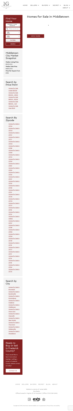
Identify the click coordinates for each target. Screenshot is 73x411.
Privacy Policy (50, 405)
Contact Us (13, 371)
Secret (41, 384)
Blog (48, 384)
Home (25, 5)
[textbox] (13, 28)
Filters (12, 40)
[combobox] (13, 25)
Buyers (33, 384)
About (55, 384)
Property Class (12, 24)
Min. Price (8, 33)
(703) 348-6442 (52, 393)
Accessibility (57, 405)
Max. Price (8, 36)
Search (12, 44)
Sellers (25, 384)
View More (35, 36)
